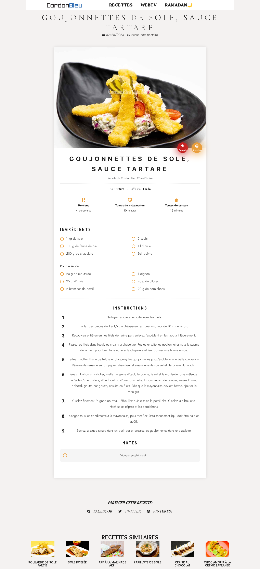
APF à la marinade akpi (112, 563)
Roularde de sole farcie (42, 563)
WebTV (149, 5)
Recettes (120, 5)
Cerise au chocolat (182, 563)
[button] (100, 511)
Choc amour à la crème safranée (217, 563)
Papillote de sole (147, 562)
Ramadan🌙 (178, 5)
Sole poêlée (77, 562)
